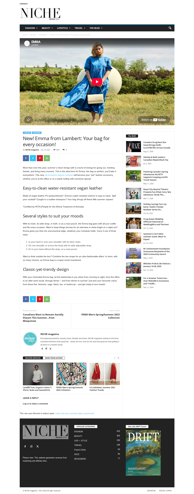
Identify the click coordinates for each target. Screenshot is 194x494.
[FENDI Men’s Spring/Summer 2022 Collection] (71, 374)
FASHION (30, 28)
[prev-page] (114, 358)
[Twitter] (33, 158)
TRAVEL (79, 28)
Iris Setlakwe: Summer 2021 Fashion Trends (102, 388)
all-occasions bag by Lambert (59, 175)
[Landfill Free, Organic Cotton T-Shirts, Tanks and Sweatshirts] (38, 374)
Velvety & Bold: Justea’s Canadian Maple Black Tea (155, 158)
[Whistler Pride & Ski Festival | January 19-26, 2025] (133, 268)
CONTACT (24, 4)
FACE (76, 454)
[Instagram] (32, 447)
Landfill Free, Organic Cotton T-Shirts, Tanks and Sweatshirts (37, 388)
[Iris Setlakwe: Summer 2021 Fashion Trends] (105, 374)
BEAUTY (46, 28)
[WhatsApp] (47, 158)
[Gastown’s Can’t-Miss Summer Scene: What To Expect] (133, 238)
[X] (50, 349)
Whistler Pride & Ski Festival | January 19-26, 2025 (157, 265)
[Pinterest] (40, 158)
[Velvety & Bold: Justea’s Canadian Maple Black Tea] (133, 161)
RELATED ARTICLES (32, 358)
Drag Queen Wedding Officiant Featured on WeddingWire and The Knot (156, 222)
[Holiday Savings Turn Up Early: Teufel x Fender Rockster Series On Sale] (133, 208)
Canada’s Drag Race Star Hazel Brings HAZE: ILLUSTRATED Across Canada (156, 145)
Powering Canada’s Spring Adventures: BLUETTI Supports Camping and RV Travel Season (155, 175)
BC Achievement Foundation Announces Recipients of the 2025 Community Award (156, 251)
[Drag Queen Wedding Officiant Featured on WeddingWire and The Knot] (133, 223)
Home (25, 35)
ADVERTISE (151, 490)
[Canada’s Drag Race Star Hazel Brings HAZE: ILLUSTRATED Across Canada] (133, 146)
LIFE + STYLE (80, 441)
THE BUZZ (95, 28)
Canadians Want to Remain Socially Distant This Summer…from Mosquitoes (43, 317)
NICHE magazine (32, 150)
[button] (170, 28)
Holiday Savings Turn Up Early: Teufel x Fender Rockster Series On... (154, 207)
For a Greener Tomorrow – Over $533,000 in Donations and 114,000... (156, 281)
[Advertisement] (119, 14)
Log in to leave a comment (35, 404)
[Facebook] (26, 158)
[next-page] (118, 358)
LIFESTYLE (62, 28)
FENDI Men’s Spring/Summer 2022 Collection (100, 316)
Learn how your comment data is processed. (74, 413)
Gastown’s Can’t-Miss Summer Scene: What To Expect (154, 236)
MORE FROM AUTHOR (54, 358)
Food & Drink (80, 450)
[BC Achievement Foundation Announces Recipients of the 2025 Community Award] (133, 253)
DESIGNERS (43, 35)
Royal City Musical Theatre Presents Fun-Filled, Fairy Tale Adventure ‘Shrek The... (157, 192)
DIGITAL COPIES (165, 490)
